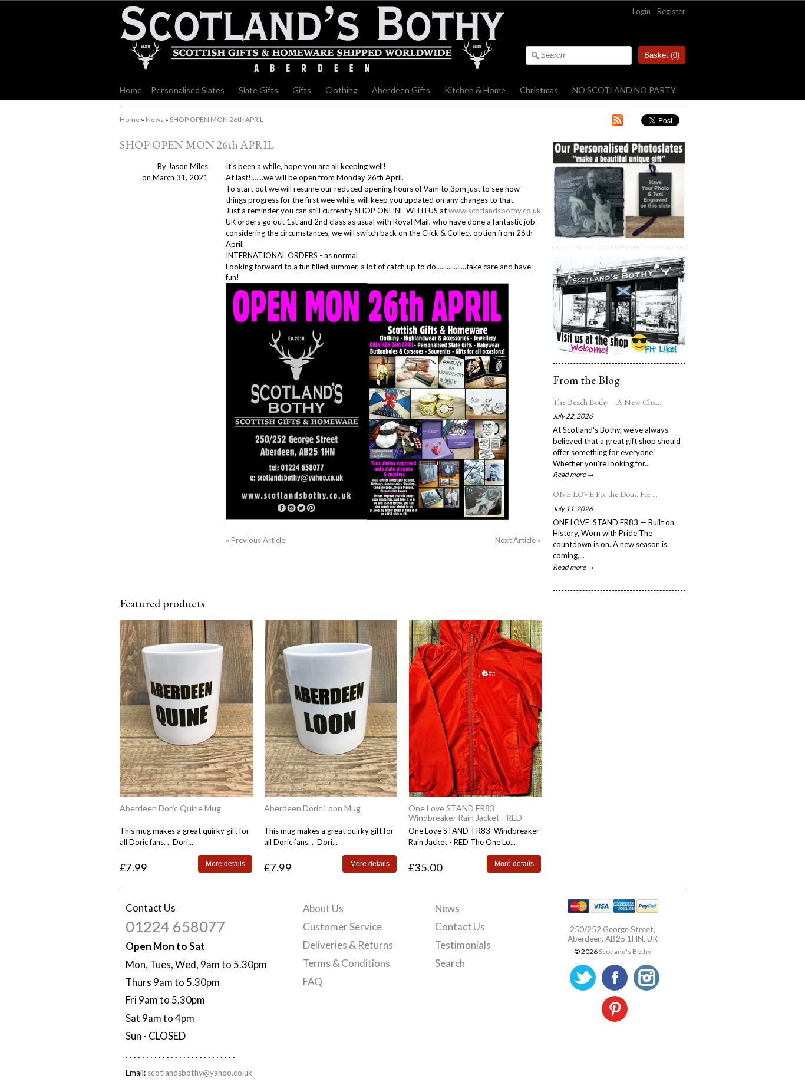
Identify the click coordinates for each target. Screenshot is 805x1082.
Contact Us (460, 926)
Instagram (646, 978)
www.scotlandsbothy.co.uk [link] (494, 210)
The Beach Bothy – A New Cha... (607, 402)
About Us (323, 908)
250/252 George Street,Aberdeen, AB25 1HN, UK (613, 934)
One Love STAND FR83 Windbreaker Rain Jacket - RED (465, 812)
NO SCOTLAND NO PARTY (624, 90)
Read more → (573, 474)
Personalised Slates (188, 90)
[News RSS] (617, 122)
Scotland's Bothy (625, 951)
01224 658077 (176, 926)
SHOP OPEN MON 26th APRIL (216, 119)
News (155, 119)
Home (131, 90)
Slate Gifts (258, 90)
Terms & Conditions (346, 963)
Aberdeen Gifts (401, 90)
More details (225, 863)
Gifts (301, 90)
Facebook (615, 978)
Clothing (341, 90)
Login (641, 11)
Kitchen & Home (475, 90)
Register (671, 11)
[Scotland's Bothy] (312, 69)
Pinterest (615, 1009)
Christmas (539, 90)
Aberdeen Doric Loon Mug (312, 808)
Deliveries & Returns (348, 945)
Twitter (583, 978)
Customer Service (342, 926)
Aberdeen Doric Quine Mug (170, 808)
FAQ (312, 981)
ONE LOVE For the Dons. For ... (605, 494)
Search (450, 963)
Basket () (661, 55)
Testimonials (463, 945)
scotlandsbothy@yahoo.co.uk (199, 1072)
